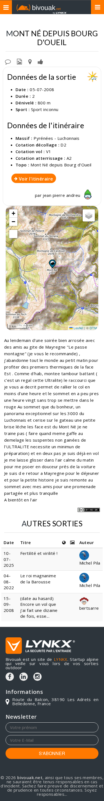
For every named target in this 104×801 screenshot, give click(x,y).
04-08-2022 (9, 581)
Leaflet (78, 328)
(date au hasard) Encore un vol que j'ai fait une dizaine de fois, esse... (38, 607)
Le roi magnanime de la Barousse (38, 578)
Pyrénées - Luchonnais (56, 138)
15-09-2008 (9, 604)
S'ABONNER (52, 753)
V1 (48, 151)
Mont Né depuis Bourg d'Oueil (61, 165)
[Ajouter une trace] (30, 61)
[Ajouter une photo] (19, 61)
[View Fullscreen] (13, 234)
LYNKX (60, 659)
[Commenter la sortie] (8, 61)
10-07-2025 (9, 559)
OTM (93, 328)
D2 (63, 145)
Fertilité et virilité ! (38, 553)
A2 (69, 158)
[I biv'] (40, 61)
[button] (52, 263)
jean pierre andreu (62, 195)
